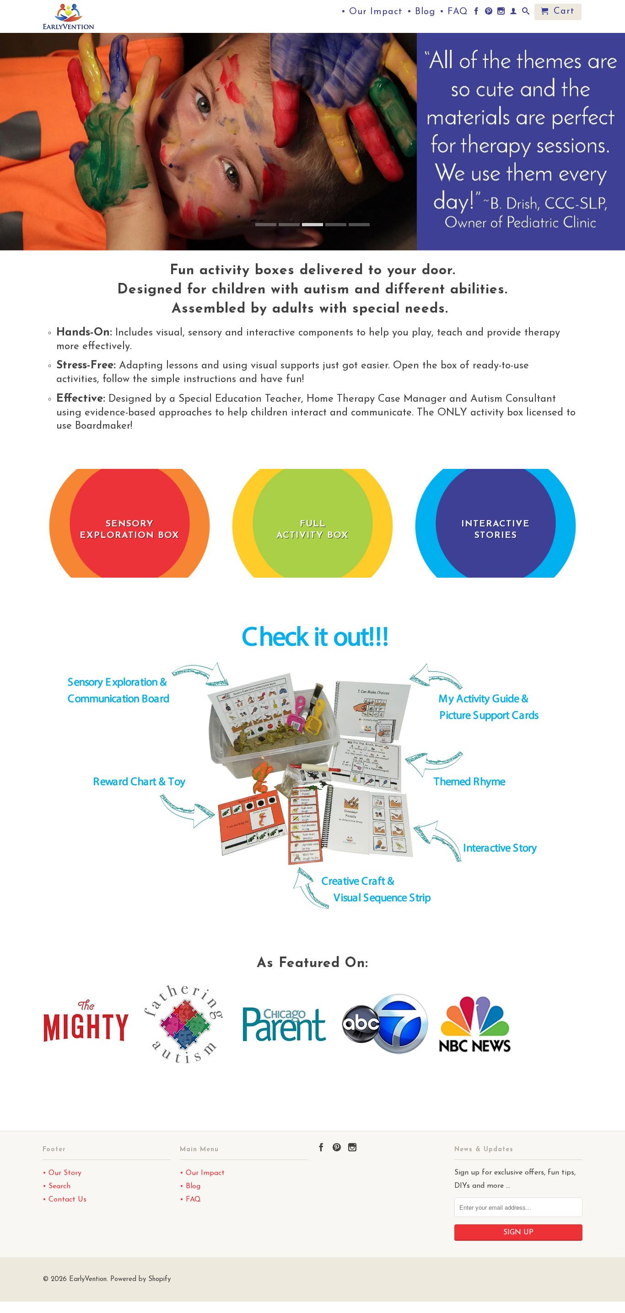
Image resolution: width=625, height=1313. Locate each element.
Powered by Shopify (140, 1279)
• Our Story (62, 1173)
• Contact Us (64, 1199)
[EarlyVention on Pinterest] (489, 12)
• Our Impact (372, 12)
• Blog (421, 12)
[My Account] (513, 12)
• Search (56, 1186)
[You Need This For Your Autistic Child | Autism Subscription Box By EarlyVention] (183, 1065)
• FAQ (454, 12)
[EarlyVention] (107, 16)
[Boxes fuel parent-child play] (284, 1065)
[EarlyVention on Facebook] (476, 12)
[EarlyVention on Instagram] (501, 12)
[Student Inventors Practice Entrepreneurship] (474, 1065)
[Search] (526, 12)
